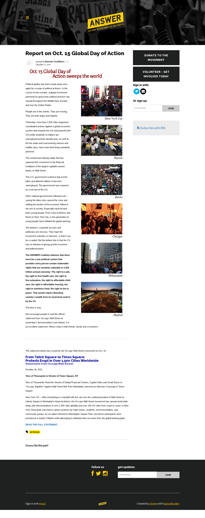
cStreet (153, 503)
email (42, 503)
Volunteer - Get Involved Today (156, 74)
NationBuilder (171, 503)
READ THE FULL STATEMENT (41, 424)
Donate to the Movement (156, 57)
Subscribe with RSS (153, 128)
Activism (34, 432)
